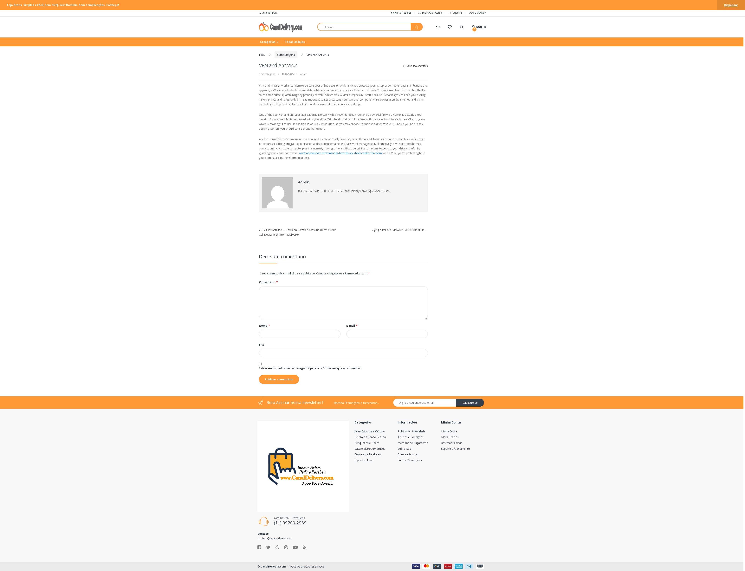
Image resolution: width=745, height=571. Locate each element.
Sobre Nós (404, 448)
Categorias (267, 42)
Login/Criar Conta (432, 12)
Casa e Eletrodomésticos (369, 448)
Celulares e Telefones (367, 454)
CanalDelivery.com (273, 566)
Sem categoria (286, 54)
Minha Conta (449, 431)
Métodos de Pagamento (413, 443)
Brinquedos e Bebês (366, 443)
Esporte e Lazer (364, 460)
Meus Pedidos (403, 12)
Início (262, 54)
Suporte (457, 12)
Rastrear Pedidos (451, 443)
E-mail (352, 325)
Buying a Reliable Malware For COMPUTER (399, 230)
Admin (304, 74)
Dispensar (731, 5)
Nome (264, 325)
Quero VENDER (268, 12)
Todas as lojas (295, 42)
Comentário (268, 282)
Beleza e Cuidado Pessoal (370, 437)
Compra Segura (407, 454)
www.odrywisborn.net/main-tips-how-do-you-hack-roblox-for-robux (340, 153)
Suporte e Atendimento (455, 448)
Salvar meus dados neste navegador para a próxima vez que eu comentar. (310, 368)
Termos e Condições (410, 437)
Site (261, 344)
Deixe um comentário (417, 66)
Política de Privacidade (411, 431)
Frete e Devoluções (410, 460)
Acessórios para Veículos (369, 431)
